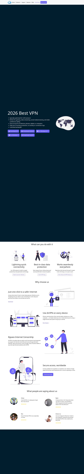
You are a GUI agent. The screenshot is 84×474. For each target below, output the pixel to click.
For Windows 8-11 (43, 131)
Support (23, 2)
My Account (43, 2)
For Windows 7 (14, 135)
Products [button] (18, 2)
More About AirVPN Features (65, 274)
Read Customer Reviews (19, 274)
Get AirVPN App (42, 274)
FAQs (32, 2)
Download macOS (28, 135)
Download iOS (14, 131)
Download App (48, 374)
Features (28, 2)
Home (13, 2)
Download (37, 2)
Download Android (28, 131)
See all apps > (46, 323)
